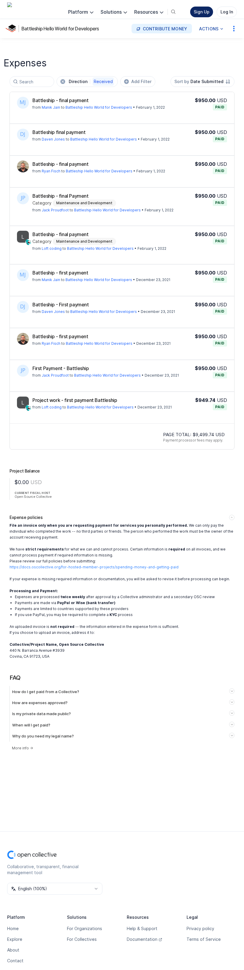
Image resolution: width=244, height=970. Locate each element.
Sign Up (201, 11)
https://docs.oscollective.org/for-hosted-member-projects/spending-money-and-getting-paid (94, 567)
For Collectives (82, 939)
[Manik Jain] (23, 103)
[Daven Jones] (23, 135)
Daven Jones (53, 139)
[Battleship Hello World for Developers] (12, 29)
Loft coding (52, 248)
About (13, 949)
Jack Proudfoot (55, 210)
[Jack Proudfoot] (23, 198)
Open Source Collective (33, 497)
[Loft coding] (23, 237)
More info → (22, 748)
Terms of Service (204, 939)
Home (13, 928)
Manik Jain (51, 107)
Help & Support (142, 928)
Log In (226, 11)
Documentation (142, 939)
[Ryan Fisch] (23, 166)
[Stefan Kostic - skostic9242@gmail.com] (28, 242)
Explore (14, 939)
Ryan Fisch (51, 171)
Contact (15, 960)
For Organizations (84, 928)
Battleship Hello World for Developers (60, 29)
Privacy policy (200, 928)
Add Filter (141, 81)
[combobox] (202, 81)
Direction (91, 81)
